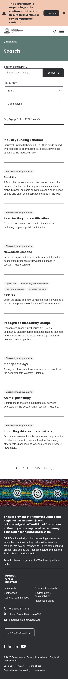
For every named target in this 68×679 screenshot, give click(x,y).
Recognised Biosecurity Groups (27, 323)
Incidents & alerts (44, 600)
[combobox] (34, 72)
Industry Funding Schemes (23, 140)
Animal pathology (17, 398)
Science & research (46, 588)
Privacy (20, 666)
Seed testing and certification (26, 218)
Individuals (10, 588)
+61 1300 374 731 (19, 608)
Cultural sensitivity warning (17, 670)
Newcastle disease (18, 252)
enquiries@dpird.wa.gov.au (24, 619)
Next (47, 468)
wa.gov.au (40, 670)
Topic (11, 90)
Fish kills (10, 177)
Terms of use (34, 666)
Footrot (9, 295)
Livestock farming (37, 289)
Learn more (51, 13)
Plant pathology (16, 364)
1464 (38, 468)
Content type (15, 103)
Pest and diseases (15, 289)
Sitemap (8, 666)
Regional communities (16, 597)
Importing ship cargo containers (28, 431)
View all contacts (17, 632)
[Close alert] (64, 13)
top (61, 674)
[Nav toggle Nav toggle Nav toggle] (61, 31)
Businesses (10, 593)
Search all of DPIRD (15, 66)
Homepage (11, 41)
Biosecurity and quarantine (19, 171)
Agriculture (11, 283)
